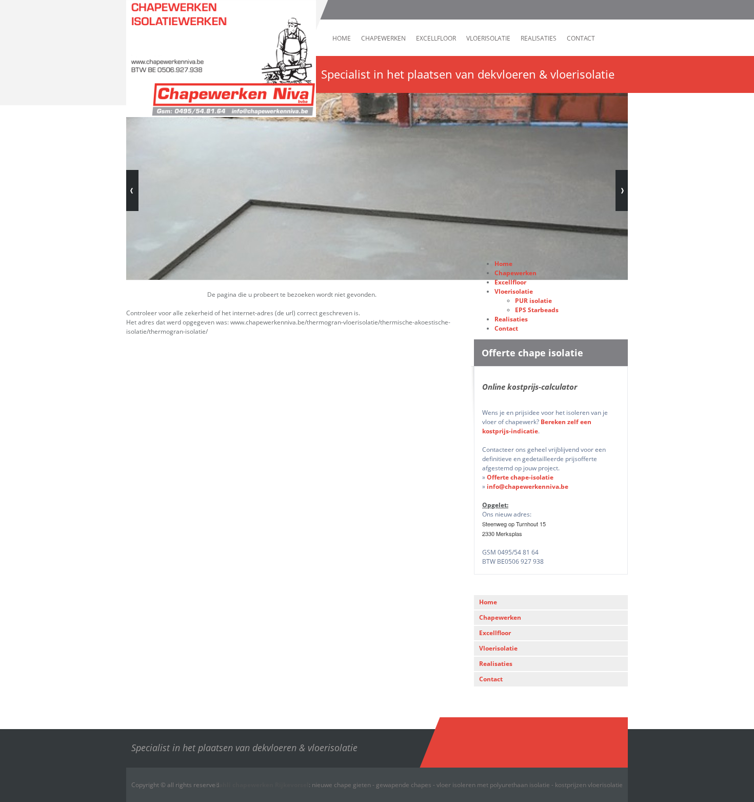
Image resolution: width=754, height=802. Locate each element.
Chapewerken (383, 38)
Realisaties (539, 38)
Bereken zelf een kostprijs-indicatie (536, 426)
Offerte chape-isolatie (520, 477)
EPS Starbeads (537, 309)
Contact (581, 38)
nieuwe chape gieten (341, 784)
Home (341, 38)
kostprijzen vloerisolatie (589, 784)
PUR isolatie (533, 300)
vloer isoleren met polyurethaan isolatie (493, 784)
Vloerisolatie (488, 38)
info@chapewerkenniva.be (527, 486)
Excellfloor (436, 38)
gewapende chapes (403, 784)
